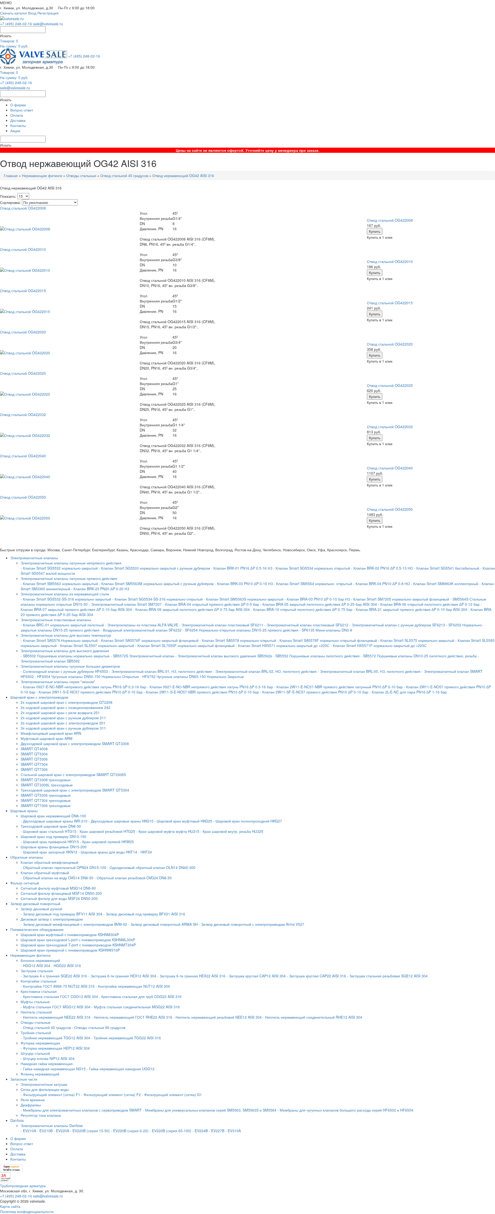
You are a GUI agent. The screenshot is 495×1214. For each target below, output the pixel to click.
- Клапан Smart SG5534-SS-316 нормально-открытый (157, 599)
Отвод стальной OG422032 (390, 426)
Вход (32, 12)
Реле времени (33, 1099)
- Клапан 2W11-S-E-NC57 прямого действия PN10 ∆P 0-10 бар (89, 691)
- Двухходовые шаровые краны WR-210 (54, 821)
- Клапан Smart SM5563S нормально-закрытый (243, 599)
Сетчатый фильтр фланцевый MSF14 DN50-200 (61, 893)
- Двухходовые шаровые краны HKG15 (120, 821)
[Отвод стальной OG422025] (25, 393)
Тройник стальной (36, 1032)
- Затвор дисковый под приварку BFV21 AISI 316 (144, 913)
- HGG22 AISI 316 (66, 965)
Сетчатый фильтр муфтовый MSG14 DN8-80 (58, 888)
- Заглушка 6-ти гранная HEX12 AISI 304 (122, 975)
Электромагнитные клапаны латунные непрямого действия (71, 562)
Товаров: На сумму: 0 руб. (14, 43)
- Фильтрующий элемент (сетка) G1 (172, 1094)
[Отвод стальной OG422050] (25, 517)
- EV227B (216, 1130)
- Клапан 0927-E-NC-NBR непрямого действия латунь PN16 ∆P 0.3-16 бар (83, 686)
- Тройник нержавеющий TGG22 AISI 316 (126, 1037)
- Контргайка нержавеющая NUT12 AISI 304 (133, 986)
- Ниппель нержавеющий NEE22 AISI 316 (55, 1017)
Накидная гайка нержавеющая (47, 1063)
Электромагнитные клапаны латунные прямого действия (69, 578)
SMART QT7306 (34, 769)
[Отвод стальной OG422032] (25, 434)
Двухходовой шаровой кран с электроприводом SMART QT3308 (75, 743)
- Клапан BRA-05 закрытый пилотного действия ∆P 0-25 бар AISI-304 (318, 604)
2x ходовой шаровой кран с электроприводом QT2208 (66, 702)
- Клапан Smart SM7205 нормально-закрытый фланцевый (400, 599)
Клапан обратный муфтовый (45, 872)
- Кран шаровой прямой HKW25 (107, 841)
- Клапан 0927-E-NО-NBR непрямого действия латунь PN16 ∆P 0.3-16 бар (210, 686)
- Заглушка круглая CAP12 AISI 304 (256, 975)
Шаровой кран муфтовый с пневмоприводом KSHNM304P (70, 934)
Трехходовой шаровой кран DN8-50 (51, 826)
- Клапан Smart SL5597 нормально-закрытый (96, 645)
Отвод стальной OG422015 (390, 302)
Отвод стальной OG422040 (390, 467)
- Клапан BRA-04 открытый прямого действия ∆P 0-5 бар (211, 604)
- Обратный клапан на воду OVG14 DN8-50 (57, 877)
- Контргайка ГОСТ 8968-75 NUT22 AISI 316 (58, 986)
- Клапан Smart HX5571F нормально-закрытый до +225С (379, 645)
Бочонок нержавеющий (40, 960)
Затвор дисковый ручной (41, 908)
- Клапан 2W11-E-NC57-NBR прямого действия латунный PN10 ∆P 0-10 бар (339, 686)
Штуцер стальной (35, 1053)
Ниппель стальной (36, 1012)
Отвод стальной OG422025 (390, 385)
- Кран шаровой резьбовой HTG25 (106, 831)
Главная (11, 175)
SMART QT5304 (34, 753)
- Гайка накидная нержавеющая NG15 (53, 1068)
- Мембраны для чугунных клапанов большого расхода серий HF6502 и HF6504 (345, 1110)
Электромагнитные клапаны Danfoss (52, 1125)
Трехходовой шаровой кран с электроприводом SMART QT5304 (75, 790)
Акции (15, 130)
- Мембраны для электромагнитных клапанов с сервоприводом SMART (81, 1110)
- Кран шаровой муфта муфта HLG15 (167, 831)
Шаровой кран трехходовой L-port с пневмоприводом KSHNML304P (78, 939)
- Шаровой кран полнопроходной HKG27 (247, 821)
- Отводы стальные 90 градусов (98, 1027)
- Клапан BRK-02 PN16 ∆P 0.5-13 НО (382, 568)
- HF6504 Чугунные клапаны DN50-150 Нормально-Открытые (87, 676)
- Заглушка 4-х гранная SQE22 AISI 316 (54, 975)
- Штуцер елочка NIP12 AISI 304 (48, 1058)
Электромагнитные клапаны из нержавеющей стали (65, 593)
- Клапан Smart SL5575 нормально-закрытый (416, 640)
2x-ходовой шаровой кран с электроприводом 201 (63, 722)
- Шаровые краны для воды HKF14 (107, 851)
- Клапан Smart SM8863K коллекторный (444, 583)
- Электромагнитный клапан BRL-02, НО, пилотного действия (265, 671)
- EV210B (45, 1130)
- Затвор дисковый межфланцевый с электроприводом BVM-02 (74, 924)
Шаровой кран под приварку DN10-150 (53, 836)
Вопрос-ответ (21, 110)
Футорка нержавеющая (40, 1042)
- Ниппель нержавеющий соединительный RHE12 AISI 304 (312, 1017)
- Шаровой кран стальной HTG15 (48, 831)
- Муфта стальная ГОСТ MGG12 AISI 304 (55, 1006)
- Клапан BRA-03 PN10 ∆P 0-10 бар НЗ (317, 599)
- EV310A (233, 1130)
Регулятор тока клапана (41, 1115)
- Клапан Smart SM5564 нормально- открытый (313, 583)
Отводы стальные (81, 175)
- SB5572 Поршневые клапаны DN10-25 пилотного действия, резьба (419, 655)
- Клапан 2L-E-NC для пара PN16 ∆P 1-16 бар (408, 691)
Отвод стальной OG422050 (390, 509)
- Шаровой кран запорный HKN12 (49, 851)
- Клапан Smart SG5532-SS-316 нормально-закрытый (66, 599)
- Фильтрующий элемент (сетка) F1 (50, 1094)
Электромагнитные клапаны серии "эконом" (58, 681)
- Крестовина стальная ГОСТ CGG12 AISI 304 (59, 996)
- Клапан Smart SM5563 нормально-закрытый (59, 583)
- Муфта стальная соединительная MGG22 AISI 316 (136, 1006)
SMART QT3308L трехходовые (47, 784)
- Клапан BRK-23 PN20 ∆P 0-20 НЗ (100, 588)
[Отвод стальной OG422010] (25, 269)
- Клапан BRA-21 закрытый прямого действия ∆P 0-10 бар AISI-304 (410, 609)
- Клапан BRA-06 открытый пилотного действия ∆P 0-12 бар (429, 604)
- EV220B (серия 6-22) (129, 1130)
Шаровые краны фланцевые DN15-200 (54, 846)
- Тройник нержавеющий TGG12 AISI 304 (55, 1037)
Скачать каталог (13, 12)
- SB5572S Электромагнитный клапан (143, 655)
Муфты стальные (35, 1001)
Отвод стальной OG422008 (390, 220)
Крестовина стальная (39, 991)
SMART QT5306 (34, 759)
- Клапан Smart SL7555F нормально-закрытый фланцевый (185, 645)
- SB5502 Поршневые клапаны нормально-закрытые (65, 655)
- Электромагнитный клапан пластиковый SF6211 (221, 624)
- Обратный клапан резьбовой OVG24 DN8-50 (133, 877)
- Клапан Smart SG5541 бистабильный (446, 568)
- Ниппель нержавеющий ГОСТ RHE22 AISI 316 (132, 1017)
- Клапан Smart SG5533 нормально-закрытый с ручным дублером (154, 568)
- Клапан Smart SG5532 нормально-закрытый (60, 568)
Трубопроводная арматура (23, 1185)
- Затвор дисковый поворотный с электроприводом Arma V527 (251, 924)
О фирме (18, 104)
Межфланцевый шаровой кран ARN (51, 733)
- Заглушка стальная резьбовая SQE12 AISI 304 (387, 975)
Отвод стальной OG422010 (390, 261)
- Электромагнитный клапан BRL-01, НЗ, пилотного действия (160, 671)
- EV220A (61, 1130)
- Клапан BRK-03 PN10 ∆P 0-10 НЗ (244, 583)
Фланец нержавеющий (40, 1073)
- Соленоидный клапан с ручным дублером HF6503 (64, 671)
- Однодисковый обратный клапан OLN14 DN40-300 (151, 867)
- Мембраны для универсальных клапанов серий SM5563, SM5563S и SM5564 (209, 1110)
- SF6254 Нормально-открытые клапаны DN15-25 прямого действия (240, 630)
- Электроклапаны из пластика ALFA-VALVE (141, 624)
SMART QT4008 (34, 748)
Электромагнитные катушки (44, 1084)
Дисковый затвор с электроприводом (52, 919)
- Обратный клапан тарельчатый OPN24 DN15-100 (63, 867)
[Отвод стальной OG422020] (25, 352)
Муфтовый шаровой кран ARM (46, 738)
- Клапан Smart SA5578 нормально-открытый (238, 640)
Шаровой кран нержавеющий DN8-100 (53, 815)
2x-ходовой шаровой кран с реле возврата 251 (60, 712)
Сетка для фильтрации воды (45, 1089)
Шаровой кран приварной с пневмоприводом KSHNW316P (70, 950)
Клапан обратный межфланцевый (49, 862)
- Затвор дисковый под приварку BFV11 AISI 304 (61, 913)
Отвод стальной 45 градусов (124, 175)
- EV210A (28, 1130)
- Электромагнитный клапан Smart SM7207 (125, 604)
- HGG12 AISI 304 (35, 965)
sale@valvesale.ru (48, 23)
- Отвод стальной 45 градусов (46, 1027)
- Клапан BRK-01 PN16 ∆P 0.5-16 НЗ (241, 568)
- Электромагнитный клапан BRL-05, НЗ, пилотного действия (369, 671)
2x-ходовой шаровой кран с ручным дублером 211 (63, 717)
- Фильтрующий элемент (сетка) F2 (111, 1094)
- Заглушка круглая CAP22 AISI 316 (316, 975)
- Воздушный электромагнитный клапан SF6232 (141, 630)
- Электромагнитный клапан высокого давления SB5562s (223, 655)
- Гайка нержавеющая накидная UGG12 (120, 1068)
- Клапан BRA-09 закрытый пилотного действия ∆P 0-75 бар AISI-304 (191, 609)
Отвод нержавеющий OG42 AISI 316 (183, 175)
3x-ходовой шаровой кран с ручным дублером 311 (63, 728)
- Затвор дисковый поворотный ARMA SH (163, 924)
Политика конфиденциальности (27, 1211)
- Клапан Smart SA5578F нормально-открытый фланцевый (327, 640)
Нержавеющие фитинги (42, 175)
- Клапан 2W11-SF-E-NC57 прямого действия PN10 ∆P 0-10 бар (314, 691)
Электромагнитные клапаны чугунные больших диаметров (70, 666)
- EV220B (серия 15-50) (90, 1130)
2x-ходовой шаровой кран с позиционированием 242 (65, 707)
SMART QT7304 (34, 764)
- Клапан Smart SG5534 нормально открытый (311, 568)
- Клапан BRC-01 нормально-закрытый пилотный (62, 624)
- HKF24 (145, 851)
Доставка (18, 120)
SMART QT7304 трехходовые (46, 800)
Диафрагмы (31, 1104)
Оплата (16, 115)
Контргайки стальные (38, 981)
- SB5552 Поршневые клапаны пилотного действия (316, 655)
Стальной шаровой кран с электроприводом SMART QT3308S (73, 774)
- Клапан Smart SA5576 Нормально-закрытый (60, 640)
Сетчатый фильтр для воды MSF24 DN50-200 (59, 898)
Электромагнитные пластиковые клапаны (56, 619)
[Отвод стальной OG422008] (25, 228)
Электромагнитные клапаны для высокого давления (65, 650)
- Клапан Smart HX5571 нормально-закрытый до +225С (282, 645)
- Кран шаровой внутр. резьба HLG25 (231, 831)
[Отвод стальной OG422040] (25, 476)
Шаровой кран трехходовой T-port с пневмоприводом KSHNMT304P (78, 944)
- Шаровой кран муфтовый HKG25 (183, 821)
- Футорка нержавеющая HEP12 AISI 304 (55, 1048)
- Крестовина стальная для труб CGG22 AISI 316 (140, 996)
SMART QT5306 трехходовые (46, 795)
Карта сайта (10, 1206)
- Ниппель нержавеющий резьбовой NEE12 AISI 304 (217, 1017)
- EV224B (200, 1130)
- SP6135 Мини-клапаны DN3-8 (325, 630)
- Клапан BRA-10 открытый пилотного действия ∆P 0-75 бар (302, 609)
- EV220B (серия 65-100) (170, 1130)
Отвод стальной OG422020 (390, 344)
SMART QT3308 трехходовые (46, 779)
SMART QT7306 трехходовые (46, 805)
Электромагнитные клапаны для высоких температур (66, 635)
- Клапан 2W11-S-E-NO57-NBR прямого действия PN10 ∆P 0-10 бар (201, 691)
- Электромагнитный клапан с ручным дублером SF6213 (397, 624)
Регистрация (48, 12)
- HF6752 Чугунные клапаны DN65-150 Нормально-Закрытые (192, 676)
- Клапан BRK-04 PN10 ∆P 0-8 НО (381, 583)
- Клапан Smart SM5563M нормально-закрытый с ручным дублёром (156, 583)
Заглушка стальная (37, 970)
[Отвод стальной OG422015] (25, 311)
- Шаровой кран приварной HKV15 (50, 841)
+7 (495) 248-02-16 (16, 23)
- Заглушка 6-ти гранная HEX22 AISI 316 (191, 975)
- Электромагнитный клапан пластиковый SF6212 (306, 624)
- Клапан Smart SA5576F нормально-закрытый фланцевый (149, 640)
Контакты (18, 125)
